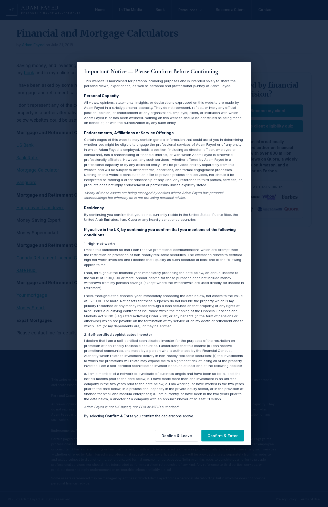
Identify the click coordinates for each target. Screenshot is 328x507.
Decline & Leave (176, 436)
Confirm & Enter (223, 436)
